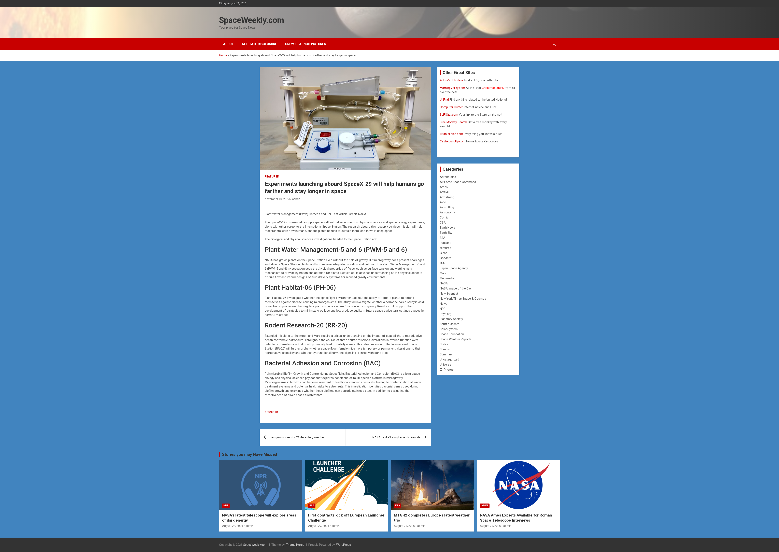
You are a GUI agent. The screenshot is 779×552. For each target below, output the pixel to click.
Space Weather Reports (455, 339)
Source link (272, 412)
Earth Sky (446, 233)
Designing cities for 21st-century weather (297, 437)
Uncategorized (449, 359)
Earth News (447, 227)
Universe (445, 364)
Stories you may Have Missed (249, 454)
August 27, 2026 (318, 525)
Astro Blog (447, 207)
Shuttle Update (449, 324)
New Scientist (449, 293)
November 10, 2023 (277, 199)
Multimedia (447, 278)
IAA (442, 263)
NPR (442, 309)
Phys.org (445, 314)
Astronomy (447, 212)
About (228, 44)
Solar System (449, 329)
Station (444, 344)
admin (296, 199)
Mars (443, 273)
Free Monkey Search (453, 122)
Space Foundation (452, 334)
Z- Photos (447, 369)
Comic (444, 217)
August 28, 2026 (232, 525)
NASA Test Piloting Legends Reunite (396, 437)
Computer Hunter (451, 107)
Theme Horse (295, 545)
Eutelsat (445, 243)
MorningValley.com (452, 88)
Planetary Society (451, 319)
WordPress (343, 545)
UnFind (445, 99)
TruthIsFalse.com (451, 134)
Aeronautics (448, 177)
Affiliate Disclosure (259, 44)
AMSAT (445, 192)
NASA (444, 283)
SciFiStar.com (449, 114)
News (443, 304)
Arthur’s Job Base (452, 80)
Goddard (445, 258)
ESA (442, 238)
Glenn (443, 253)
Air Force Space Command (458, 182)
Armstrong (447, 197)
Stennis (445, 349)
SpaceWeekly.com (251, 20)
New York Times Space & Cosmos (463, 298)
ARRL (443, 202)
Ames (444, 187)
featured (272, 176)
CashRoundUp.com (452, 141)
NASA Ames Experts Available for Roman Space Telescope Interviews (516, 518)
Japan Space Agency (454, 268)
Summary (446, 354)
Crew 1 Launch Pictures (305, 44)
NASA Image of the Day (455, 288)
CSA (443, 222)
